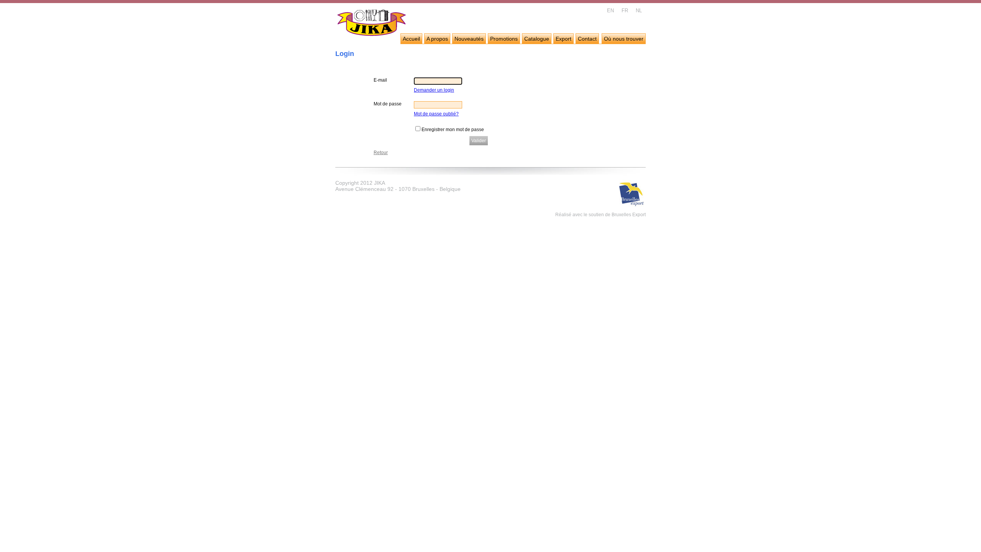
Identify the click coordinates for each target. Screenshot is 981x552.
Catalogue (536, 39)
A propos (437, 39)
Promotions (504, 39)
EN (610, 10)
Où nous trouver (623, 39)
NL (639, 10)
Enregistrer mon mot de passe (453, 129)
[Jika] (371, 24)
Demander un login (434, 90)
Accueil (411, 39)
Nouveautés (469, 39)
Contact (587, 39)
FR (625, 10)
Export (563, 39)
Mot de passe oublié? (436, 114)
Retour (381, 152)
